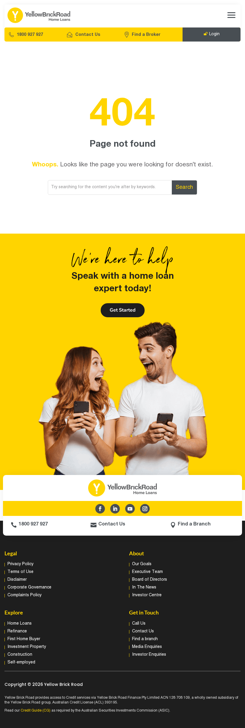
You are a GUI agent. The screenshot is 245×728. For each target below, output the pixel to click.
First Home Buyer (23, 639)
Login (214, 34)
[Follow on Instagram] (145, 509)
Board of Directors (149, 580)
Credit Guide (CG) (35, 710)
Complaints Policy (24, 595)
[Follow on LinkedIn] (115, 509)
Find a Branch (194, 524)
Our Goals (141, 564)
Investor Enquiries (149, 655)
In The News (144, 587)
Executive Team (147, 572)
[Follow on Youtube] (130, 509)
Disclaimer (17, 580)
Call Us (139, 624)
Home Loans (19, 624)
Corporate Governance (29, 587)
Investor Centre (147, 595)
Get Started (123, 310)
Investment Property (26, 647)
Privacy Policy (20, 564)
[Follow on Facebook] (100, 509)
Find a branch (145, 639)
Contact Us (87, 35)
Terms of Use (20, 572)
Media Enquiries (147, 647)
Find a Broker (146, 35)
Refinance (17, 631)
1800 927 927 (30, 35)
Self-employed (21, 662)
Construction (19, 655)
